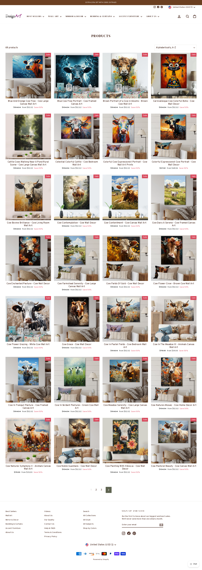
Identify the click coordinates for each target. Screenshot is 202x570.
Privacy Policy (50, 536)
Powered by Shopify (101, 559)
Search (86, 511)
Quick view (28, 95)
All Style (87, 520)
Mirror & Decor (75, 16)
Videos (47, 511)
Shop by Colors (90, 528)
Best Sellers (34, 16)
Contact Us (49, 524)
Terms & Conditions (53, 532)
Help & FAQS (49, 528)
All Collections (89, 515)
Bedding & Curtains (101, 16)
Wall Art (53, 16)
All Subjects (88, 524)
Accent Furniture (129, 16)
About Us (151, 16)
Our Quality (49, 520)
